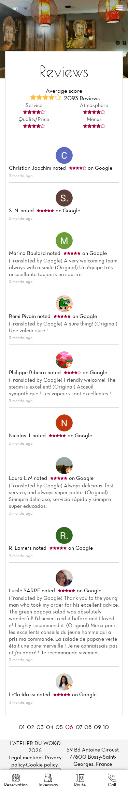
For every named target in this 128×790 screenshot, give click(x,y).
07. (80, 727)
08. (89, 727)
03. (41, 727)
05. (60, 727)
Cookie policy (42, 764)
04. (51, 727)
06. (70, 727)
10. (106, 727)
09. (98, 727)
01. (23, 727)
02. (32, 727)
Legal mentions (26, 757)
